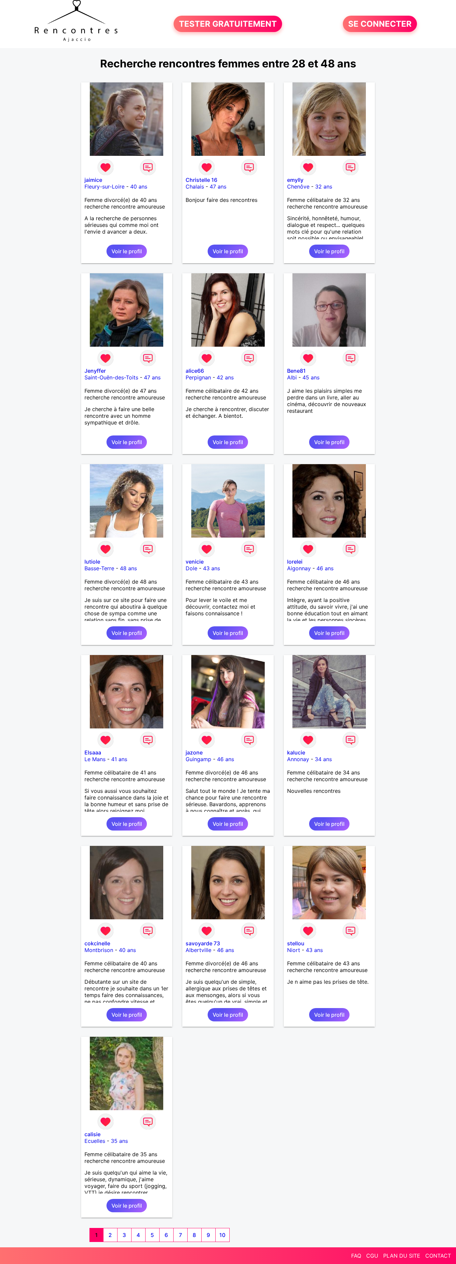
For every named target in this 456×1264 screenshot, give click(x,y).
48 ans (128, 568)
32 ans (323, 186)
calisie (92, 1134)
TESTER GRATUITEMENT (228, 24)
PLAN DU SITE (401, 1255)
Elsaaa (92, 752)
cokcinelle (97, 943)
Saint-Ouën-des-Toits (111, 377)
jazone (194, 752)
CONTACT (438, 1255)
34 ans (323, 759)
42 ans (225, 377)
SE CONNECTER (380, 24)
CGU (372, 1255)
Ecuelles (94, 1141)
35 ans (119, 1141)
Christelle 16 (201, 180)
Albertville (198, 950)
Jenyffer (95, 370)
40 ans (138, 186)
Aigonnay (299, 568)
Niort (293, 950)
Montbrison (98, 950)
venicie (195, 561)
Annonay (298, 759)
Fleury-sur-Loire (104, 186)
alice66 (195, 370)
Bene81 (296, 370)
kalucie (296, 752)
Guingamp (198, 759)
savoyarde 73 (203, 943)
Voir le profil (126, 251)
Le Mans (94, 759)
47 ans (218, 186)
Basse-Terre (99, 568)
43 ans (211, 568)
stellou (295, 943)
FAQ (356, 1255)
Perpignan (198, 377)
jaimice (93, 180)
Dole (191, 568)
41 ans (119, 759)
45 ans (310, 377)
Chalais (195, 186)
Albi (292, 377)
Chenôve (298, 186)
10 (222, 1235)
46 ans (324, 568)
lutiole (92, 561)
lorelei (294, 561)
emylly (295, 180)
